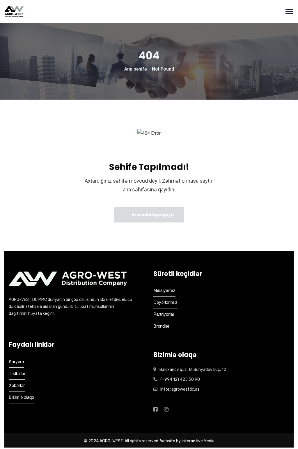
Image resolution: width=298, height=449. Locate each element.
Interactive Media (198, 441)
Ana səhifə (135, 69)
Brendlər (161, 326)
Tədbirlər (17, 373)
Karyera (16, 361)
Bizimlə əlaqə (21, 397)
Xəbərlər (17, 385)
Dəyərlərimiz (165, 302)
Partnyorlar (163, 314)
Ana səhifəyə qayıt (152, 215)
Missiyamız (164, 290)
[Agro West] (14, 11)
